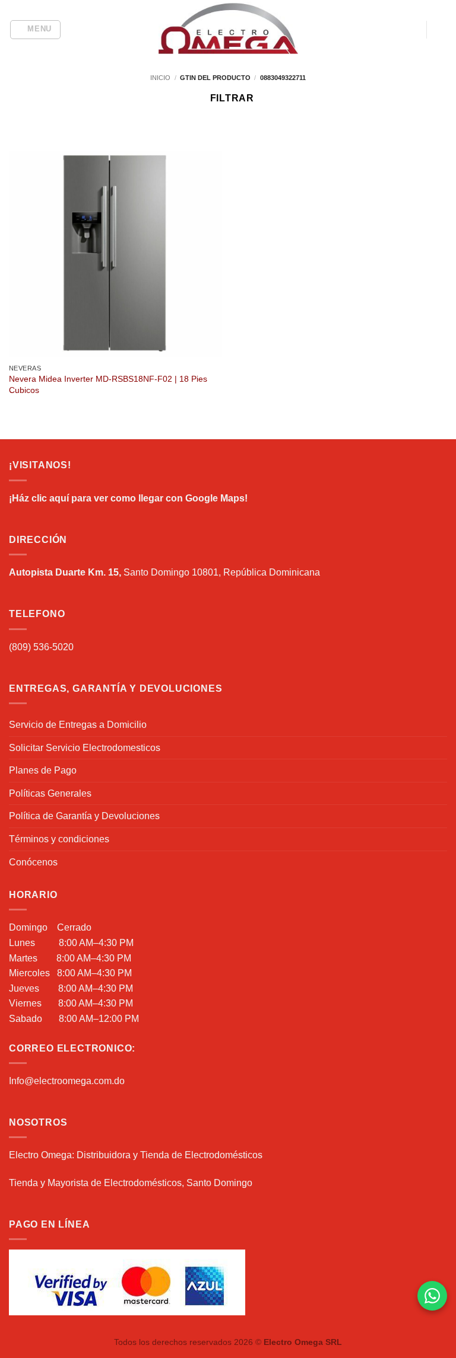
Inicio (160, 77)
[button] (35, 29)
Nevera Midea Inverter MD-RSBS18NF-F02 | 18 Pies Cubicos (108, 384)
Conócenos (33, 862)
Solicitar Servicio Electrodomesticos (84, 748)
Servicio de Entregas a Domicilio (78, 725)
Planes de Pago (43, 770)
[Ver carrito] (441, 30)
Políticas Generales (50, 793)
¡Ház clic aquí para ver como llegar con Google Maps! (128, 498)
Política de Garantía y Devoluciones (84, 816)
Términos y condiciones (59, 839)
